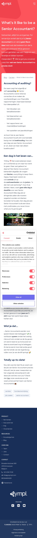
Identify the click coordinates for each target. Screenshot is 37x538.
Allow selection (18, 303)
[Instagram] (24, 505)
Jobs (5, 452)
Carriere (11, 77)
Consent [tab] (6, 238)
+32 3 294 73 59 (8, 472)
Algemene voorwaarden (18, 532)
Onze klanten (7, 429)
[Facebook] (12, 505)
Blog (5, 77)
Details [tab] (18, 238)
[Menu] (34, 4)
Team (5, 448)
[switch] (32, 276)
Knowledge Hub (8, 437)
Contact (6, 455)
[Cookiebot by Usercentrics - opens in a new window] (26, 233)
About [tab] (30, 238)
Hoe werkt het (8, 423)
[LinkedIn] (18, 505)
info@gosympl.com (9, 475)
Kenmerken (7, 420)
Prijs (4, 426)
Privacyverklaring (18, 529)
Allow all (18, 297)
